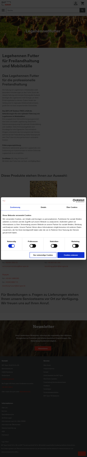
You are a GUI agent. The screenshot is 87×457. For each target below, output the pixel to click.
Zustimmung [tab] (15, 207)
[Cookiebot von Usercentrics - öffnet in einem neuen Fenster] (74, 200)
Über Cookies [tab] (71, 207)
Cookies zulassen (71, 255)
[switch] (33, 246)
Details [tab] (43, 207)
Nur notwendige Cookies (43, 255)
